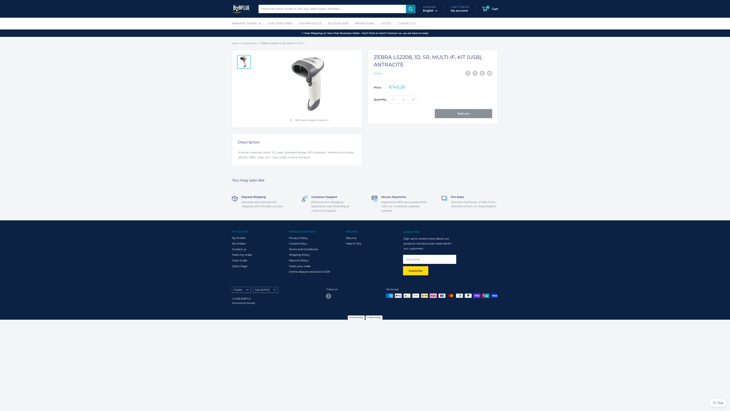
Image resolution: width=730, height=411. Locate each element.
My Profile (238, 238)
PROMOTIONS (364, 23)
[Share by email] (489, 73)
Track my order (242, 254)
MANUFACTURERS (244, 23)
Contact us (239, 249)
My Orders (239, 243)
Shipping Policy (299, 254)
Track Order (240, 260)
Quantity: (380, 99)
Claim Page (239, 266)
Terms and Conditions (303, 249)
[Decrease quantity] (393, 100)
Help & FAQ (353, 243)
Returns (351, 238)
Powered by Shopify (243, 303)
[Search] (410, 9)
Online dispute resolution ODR (309, 271)
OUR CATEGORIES (280, 23)
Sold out (463, 113)
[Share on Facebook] (468, 73)
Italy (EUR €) (262, 289)
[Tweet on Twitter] (482, 73)
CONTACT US (407, 23)
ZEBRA (378, 73)
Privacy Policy (298, 238)
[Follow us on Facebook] (328, 296)
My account (459, 10)
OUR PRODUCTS (310, 23)
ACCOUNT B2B (338, 23)
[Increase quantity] (413, 100)
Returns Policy (298, 260)
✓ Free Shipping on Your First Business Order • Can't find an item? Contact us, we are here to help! (365, 33)
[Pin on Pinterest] (475, 73)
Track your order (300, 266)
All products (250, 43)
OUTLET (386, 23)
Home (235, 43)
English (238, 289)
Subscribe (416, 270)
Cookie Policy (298, 243)
